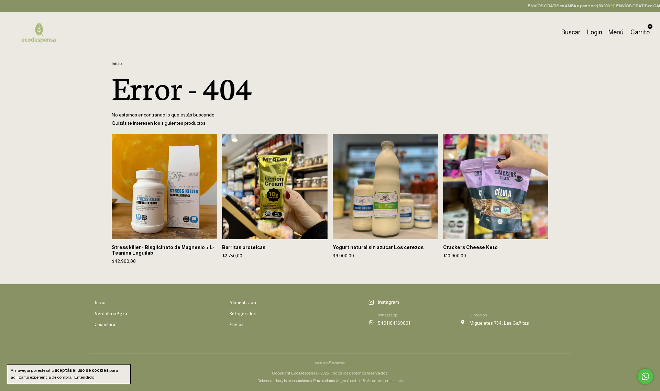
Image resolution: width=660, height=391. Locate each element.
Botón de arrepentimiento (382, 381)
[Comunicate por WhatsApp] (645, 376)
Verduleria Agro (111, 313)
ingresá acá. (347, 381)
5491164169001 (394, 323)
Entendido (84, 377)
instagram (388, 302)
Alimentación (242, 302)
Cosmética (105, 324)
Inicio (117, 63)
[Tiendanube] (330, 363)
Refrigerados (242, 313)
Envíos (236, 324)
